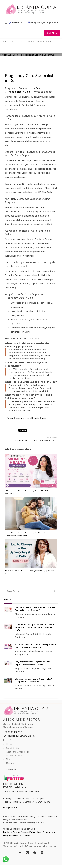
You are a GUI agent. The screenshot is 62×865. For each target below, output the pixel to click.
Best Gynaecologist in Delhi (24, 440)
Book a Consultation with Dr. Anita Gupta (26, 418)
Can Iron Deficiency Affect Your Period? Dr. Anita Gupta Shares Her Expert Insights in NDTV (35, 627)
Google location (11, 807)
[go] (54, 591)
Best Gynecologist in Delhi (23, 90)
